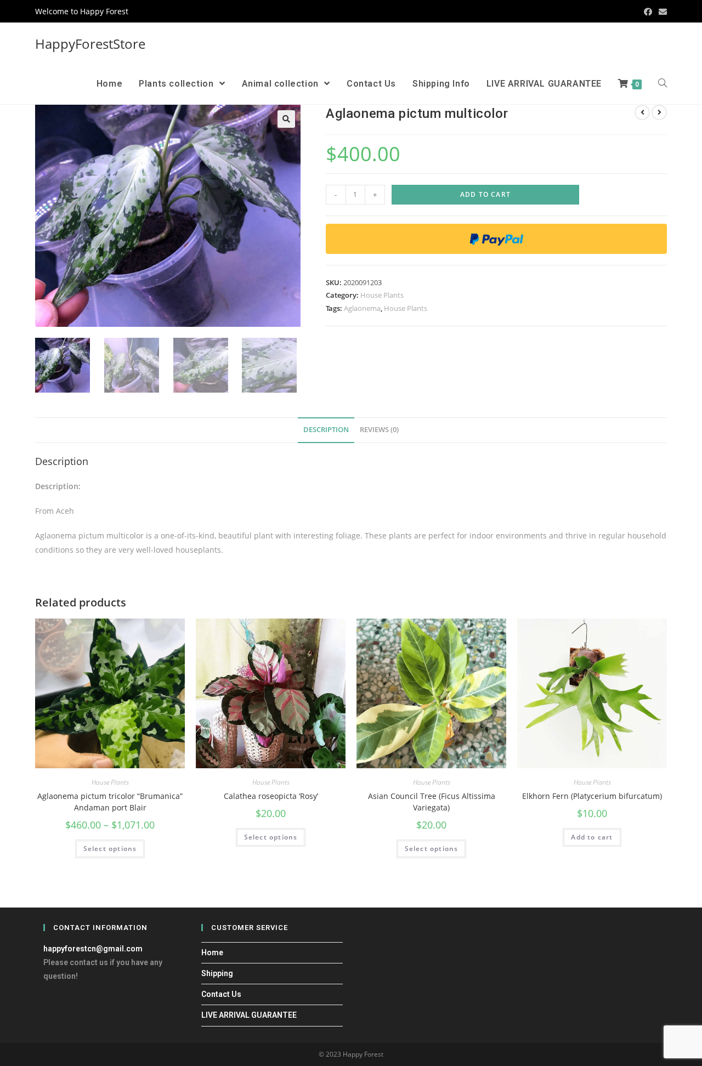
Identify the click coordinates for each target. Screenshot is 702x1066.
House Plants (382, 295)
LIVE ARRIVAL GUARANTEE (249, 1015)
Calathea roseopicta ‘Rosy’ (271, 796)
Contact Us (221, 994)
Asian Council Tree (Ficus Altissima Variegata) (431, 802)
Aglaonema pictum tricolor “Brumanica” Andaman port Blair (110, 802)
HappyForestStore (90, 44)
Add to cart (485, 194)
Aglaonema (362, 308)
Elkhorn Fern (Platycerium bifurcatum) (592, 796)
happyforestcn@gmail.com (93, 948)
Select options (110, 848)
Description (326, 429)
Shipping (217, 973)
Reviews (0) (379, 429)
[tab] (326, 430)
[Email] (661, 11)
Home (212, 952)
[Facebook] (648, 11)
